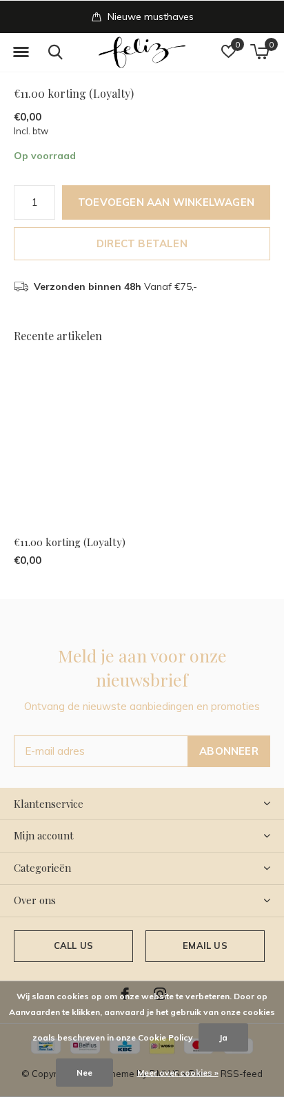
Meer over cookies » (178, 1072)
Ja (223, 1037)
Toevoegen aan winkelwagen (166, 202)
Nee (84, 1072)
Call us (73, 945)
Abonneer (228, 751)
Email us (205, 945)
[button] (20, 52)
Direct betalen (142, 243)
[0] (259, 51)
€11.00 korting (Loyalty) (69, 542)
